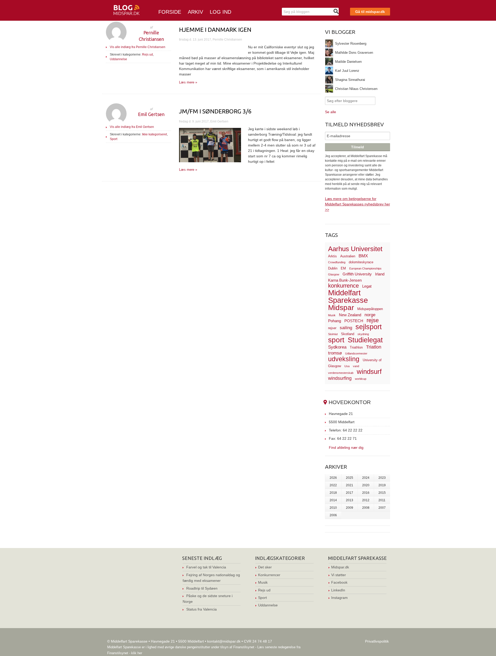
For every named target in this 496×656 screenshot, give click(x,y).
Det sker (265, 567)
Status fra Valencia (201, 609)
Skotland (347, 334)
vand (356, 366)
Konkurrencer (269, 575)
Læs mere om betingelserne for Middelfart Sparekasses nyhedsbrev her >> (357, 204)
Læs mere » (188, 82)
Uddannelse (118, 59)
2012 (365, 500)
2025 (349, 478)
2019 (382, 485)
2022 (333, 485)
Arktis (332, 256)
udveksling (343, 358)
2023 (382, 478)
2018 (333, 493)
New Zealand (350, 315)
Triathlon (356, 347)
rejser (332, 328)
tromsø (335, 353)
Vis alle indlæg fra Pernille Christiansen (137, 47)
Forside (169, 12)
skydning (363, 334)
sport (336, 340)
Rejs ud (147, 54)
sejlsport (368, 327)
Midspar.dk (340, 567)
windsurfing (340, 378)
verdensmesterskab (340, 372)
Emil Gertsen (151, 114)
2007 (382, 508)
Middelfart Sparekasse (348, 296)
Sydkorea (337, 347)
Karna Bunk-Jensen (345, 280)
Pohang (334, 321)
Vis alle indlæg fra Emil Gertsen (132, 127)
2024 (365, 478)
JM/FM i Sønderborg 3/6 (215, 111)
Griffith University (357, 274)
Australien (347, 256)
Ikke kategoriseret (154, 134)
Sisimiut (333, 334)
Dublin (332, 268)
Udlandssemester (356, 353)
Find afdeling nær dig (346, 447)
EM (343, 268)
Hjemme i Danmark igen (215, 29)
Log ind (220, 12)
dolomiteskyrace (361, 262)
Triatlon (373, 347)
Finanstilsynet (243, 647)
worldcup (360, 378)
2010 (333, 508)
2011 (381, 500)
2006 (333, 515)
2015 (382, 493)
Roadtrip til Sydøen (202, 588)
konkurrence (343, 285)
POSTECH (353, 321)
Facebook (339, 582)
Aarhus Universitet (355, 249)
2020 (365, 485)
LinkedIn (338, 590)
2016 (365, 493)
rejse (373, 320)
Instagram (339, 598)
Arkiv (195, 12)
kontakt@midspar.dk (224, 641)
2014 (333, 500)
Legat (366, 286)
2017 (349, 493)
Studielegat (365, 340)
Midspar (341, 308)
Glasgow (333, 274)
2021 (349, 485)
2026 (333, 478)
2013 (349, 500)
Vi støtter (338, 575)
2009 (349, 508)
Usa (347, 366)
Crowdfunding (336, 262)
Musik (332, 315)
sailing (346, 327)
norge (370, 314)
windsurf (369, 371)
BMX (363, 255)
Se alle (330, 112)
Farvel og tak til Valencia (206, 567)
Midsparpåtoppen (370, 309)
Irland (379, 274)
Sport (113, 139)
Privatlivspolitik (377, 641)
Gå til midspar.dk (370, 12)
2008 (365, 508)
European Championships (365, 268)
